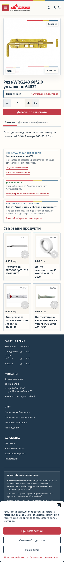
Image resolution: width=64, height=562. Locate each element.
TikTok (32, 396)
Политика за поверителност (44, 557)
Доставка (10, 443)
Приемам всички (32, 530)
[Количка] (59, 7)
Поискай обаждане (16, 172)
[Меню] (5, 7)
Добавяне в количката (32, 112)
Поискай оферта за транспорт (22, 218)
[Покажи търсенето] (49, 7)
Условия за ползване (16, 422)
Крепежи (52, 24)
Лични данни (12, 427)
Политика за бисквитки (16, 557)
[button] (59, 505)
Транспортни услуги (15, 453)
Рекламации (11, 458)
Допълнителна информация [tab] (33, 122)
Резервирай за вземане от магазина (26, 193)
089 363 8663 (15, 379)
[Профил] (54, 7)
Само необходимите (32, 540)
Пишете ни (14, 383)
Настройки (32, 549)
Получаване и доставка (44, 94)
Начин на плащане (15, 448)
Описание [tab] (10, 122)
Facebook (10, 396)
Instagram (22, 396)
